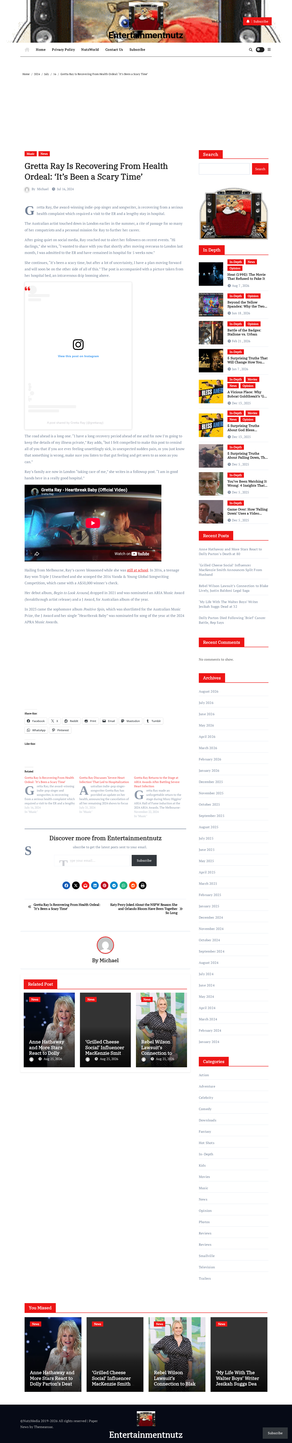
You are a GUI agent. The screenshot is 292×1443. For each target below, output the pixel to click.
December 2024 (211, 917)
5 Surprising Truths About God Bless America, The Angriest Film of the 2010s (245, 431)
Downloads (207, 1120)
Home (41, 49)
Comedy (205, 1109)
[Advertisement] (146, 108)
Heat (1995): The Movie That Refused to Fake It (246, 276)
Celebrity (206, 1097)
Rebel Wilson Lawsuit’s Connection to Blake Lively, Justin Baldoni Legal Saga (233, 588)
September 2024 (211, 951)
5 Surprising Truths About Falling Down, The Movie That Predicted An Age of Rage (247, 459)
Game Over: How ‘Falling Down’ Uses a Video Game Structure (247, 513)
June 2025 (207, 849)
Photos (204, 1222)
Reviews (205, 1233)
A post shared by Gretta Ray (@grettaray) (75, 422)
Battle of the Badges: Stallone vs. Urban (244, 332)
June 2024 (207, 985)
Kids (202, 1165)
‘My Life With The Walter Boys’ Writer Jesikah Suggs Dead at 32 (228, 604)
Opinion (235, 268)
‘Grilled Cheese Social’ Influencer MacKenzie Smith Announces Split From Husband (104, 1052)
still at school (137, 570)
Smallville (207, 1255)
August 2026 (208, 691)
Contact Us (114, 49)
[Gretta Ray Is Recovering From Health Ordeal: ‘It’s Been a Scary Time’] (52, 795)
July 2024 (206, 974)
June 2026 (207, 714)
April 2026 (207, 736)
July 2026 (206, 702)
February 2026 (210, 759)
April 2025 (207, 872)
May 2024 (206, 996)
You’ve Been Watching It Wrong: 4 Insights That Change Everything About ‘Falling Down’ (247, 487)
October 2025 (209, 804)
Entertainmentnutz (146, 35)
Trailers (205, 1278)
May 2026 (206, 725)
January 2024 (209, 1041)
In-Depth (236, 262)
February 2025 (210, 894)
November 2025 (211, 793)
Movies (252, 379)
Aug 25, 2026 (53, 1059)
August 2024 (208, 962)
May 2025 (206, 861)
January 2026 (209, 770)
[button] (269, 49)
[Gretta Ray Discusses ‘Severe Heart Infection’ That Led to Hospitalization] (106, 795)
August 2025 (208, 827)
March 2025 (208, 883)
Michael (43, 189)
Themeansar (43, 1426)
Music (31, 154)
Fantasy (205, 1131)
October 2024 (209, 940)
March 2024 (208, 1019)
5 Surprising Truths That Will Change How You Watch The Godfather (247, 362)
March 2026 (208, 747)
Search (210, 154)
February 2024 (210, 1030)
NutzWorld (90, 49)
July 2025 (206, 838)
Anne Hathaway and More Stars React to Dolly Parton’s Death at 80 (48, 1052)
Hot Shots (206, 1142)
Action (204, 1075)
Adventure (207, 1086)
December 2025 (211, 781)
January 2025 (209, 906)
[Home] (27, 50)
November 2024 (211, 928)
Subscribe (137, 49)
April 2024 (207, 1007)
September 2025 (211, 815)
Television (207, 1267)
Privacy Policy (63, 49)
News (44, 154)
